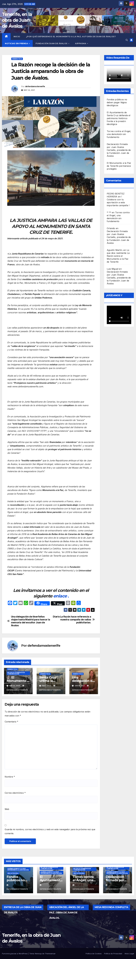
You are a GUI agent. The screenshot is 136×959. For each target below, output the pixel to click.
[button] (127, 40)
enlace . (61, 596)
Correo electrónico (15, 792)
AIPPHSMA (81, 43)
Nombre (10, 776)
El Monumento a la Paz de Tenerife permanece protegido (119, 166)
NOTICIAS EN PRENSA (17, 43)
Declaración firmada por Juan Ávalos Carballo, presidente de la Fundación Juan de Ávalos (119, 150)
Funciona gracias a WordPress (15, 953)
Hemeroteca (17, 59)
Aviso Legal (129, 953)
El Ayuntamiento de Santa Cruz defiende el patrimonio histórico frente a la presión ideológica (118, 118)
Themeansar (50, 953)
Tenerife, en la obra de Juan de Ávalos (17, 20)
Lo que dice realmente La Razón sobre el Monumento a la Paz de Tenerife (118, 256)
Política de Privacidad (113, 953)
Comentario (11, 721)
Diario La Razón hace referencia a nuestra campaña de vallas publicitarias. (72, 619)
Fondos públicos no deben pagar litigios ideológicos (117, 102)
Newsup (38, 953)
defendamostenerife (35, 86)
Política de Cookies (94, 953)
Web (7, 809)
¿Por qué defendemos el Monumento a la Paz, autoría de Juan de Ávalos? (71, 36)
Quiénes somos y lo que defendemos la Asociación (18, 869)
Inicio (17, 36)
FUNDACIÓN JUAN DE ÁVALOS (52, 43)
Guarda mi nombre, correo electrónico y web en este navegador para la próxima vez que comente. (50, 831)
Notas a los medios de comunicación (16, 673)
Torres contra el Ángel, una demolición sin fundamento (119, 134)
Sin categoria (12, 873)
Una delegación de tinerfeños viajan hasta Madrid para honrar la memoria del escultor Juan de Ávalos (30, 621)
